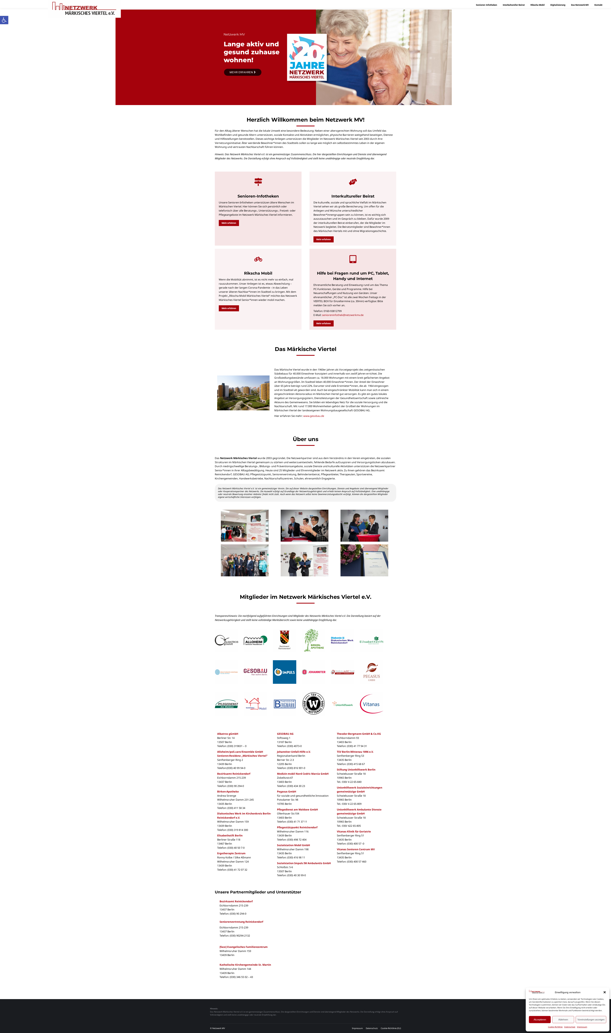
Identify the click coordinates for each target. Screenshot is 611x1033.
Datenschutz (569, 1027)
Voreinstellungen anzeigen (590, 1019)
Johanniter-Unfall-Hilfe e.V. (294, 752)
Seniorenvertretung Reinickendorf (241, 921)
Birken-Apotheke (228, 791)
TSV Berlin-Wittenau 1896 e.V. (355, 752)
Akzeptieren (540, 1019)
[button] (4, 20)
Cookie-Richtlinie (555, 1027)
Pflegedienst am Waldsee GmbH (297, 809)
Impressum (582, 1027)
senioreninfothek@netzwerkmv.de (343, 315)
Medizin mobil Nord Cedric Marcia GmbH (303, 773)
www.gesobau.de (313, 416)
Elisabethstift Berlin (229, 835)
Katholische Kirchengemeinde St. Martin (245, 964)
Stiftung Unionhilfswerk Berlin (356, 769)
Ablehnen (563, 1019)
